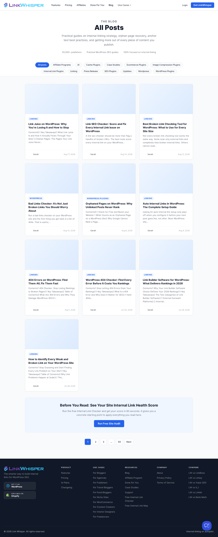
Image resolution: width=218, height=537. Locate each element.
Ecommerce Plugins (136, 64)
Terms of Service (165, 482)
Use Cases (124, 5)
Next (128, 441)
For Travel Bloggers (103, 487)
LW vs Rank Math (198, 497)
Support (129, 492)
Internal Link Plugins (54, 71)
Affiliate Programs (62, 64)
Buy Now (49, 530)
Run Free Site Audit (109, 423)
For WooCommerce (103, 502)
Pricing (68, 5)
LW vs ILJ (194, 487)
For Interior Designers (104, 511)
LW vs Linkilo (195, 492)
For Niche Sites (101, 497)
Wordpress (143, 71)
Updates (127, 71)
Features (55, 5)
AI (78, 64)
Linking (73, 71)
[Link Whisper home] (24, 5)
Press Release (91, 71)
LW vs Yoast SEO (197, 482)
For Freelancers (101, 516)
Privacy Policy (164, 478)
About (160, 473)
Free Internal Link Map (136, 505)
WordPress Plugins (165, 71)
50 (119, 441)
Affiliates (81, 5)
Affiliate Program (133, 478)
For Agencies (99, 478)
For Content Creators (104, 507)
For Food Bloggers (102, 492)
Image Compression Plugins (166, 64)
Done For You (97, 5)
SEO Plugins (110, 71)
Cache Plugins (93, 64)
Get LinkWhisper (202, 5)
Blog (111, 5)
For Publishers (100, 482)
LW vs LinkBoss (197, 473)
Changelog (66, 487)
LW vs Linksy (195, 478)
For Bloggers (99, 473)
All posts (42, 64)
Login (185, 5)
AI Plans (65, 482)
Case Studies (113, 64)
